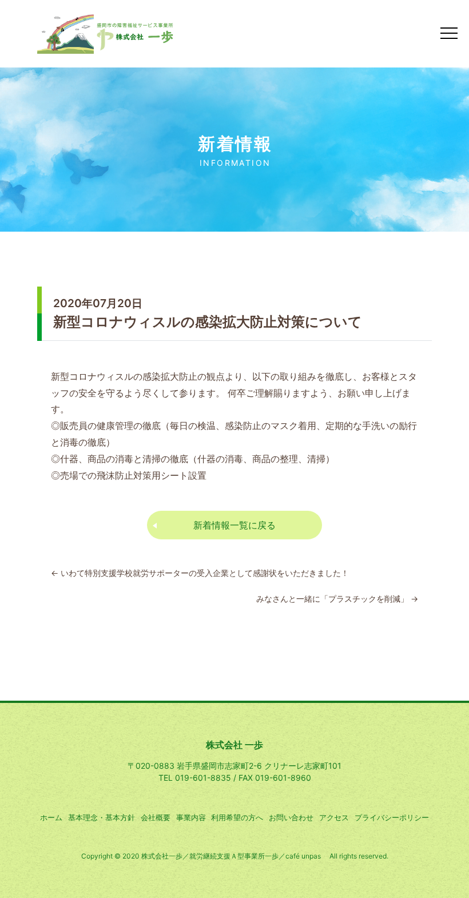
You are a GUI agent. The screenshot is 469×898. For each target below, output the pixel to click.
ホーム (51, 817)
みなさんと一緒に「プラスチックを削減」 (337, 598)
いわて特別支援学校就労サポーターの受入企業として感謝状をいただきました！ (200, 573)
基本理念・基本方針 (101, 817)
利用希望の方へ (237, 817)
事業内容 (191, 817)
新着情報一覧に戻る (234, 525)
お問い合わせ (291, 817)
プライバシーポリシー (392, 817)
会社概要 (155, 817)
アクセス (334, 817)
